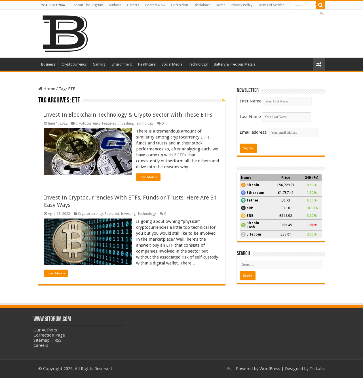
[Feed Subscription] (223, 100)
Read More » (148, 177)
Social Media (172, 64)
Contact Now (155, 5)
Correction (179, 5)
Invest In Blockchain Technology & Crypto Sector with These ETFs (128, 114)
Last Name (250, 116)
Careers (133, 5)
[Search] (320, 5)
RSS (58, 340)
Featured (109, 123)
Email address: (254, 132)
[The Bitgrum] (65, 32)
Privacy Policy (241, 5)
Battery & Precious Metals (234, 64)
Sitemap (41, 340)
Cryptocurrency (74, 64)
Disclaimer (202, 5)
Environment (122, 64)
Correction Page (49, 335)
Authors (115, 5)
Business (48, 64)
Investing (125, 123)
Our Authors (45, 330)
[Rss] (322, 13)
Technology (198, 64)
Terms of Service (271, 5)
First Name (250, 101)
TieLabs (317, 368)
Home (220, 5)
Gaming (99, 64)
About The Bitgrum (88, 5)
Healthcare (146, 64)
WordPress (269, 368)
